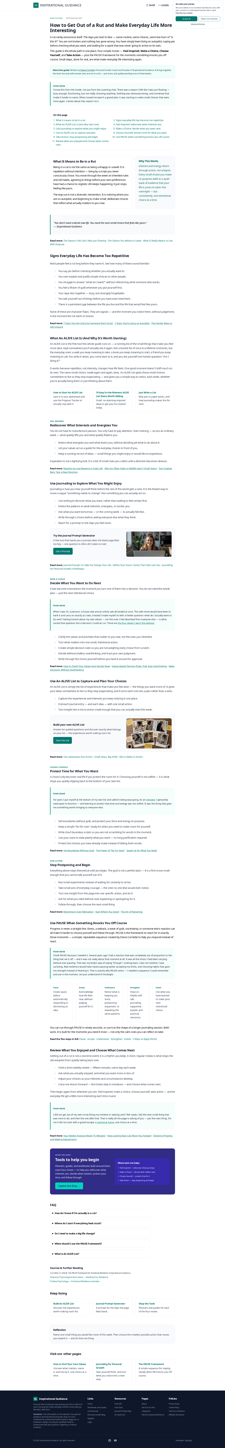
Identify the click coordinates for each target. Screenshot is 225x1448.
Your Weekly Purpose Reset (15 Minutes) (84, 1135)
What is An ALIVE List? (67, 1253)
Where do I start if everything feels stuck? (78, 1223)
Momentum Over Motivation (78, 911)
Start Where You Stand (107, 911)
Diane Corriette (56, 18)
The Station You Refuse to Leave (124, 240)
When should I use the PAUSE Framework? (78, 1243)
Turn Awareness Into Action (77, 756)
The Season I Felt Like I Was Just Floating (84, 240)
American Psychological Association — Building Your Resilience (79, 1277)
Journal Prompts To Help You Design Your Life (87, 565)
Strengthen (117, 1039)
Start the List (62, 740)
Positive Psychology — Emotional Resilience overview (74, 1281)
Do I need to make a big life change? (75, 1233)
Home (90, 1404)
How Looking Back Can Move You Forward (129, 1135)
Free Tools (119, 1407)
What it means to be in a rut (70, 120)
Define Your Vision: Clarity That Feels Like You (136, 565)
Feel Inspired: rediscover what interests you (138, 124)
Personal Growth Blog (96, 1414)
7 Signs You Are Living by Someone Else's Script (88, 323)
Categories (146, 1411)
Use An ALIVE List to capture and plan (75, 132)
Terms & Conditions (177, 1411)
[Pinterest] (109, 1440)
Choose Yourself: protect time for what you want (141, 132)
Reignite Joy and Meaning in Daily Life (83, 468)
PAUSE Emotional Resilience (153, 1414)
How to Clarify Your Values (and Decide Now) (86, 666)
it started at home (104, 1122)
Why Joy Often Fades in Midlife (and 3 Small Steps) (131, 468)
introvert (150, 799)
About (144, 1404)
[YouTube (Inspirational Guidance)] (115, 1440)
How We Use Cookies (184, 13)
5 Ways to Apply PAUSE (145, 1039)
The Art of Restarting (132, 911)
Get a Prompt (63, 551)
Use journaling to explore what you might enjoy (81, 128)
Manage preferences (198, 24)
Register (91, 1418)
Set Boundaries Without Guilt (78, 850)
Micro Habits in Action (131, 756)
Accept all (186, 18)
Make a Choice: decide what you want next (138, 128)
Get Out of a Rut (148, 1407)
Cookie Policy (174, 1407)
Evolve (127, 1039)
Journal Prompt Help (123, 1411)
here (96, 101)
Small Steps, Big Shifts (106, 756)
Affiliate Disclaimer (176, 1414)
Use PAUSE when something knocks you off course (142, 136)
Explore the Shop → (69, 1185)
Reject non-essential (209, 18)
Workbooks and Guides (97, 1407)
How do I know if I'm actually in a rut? (76, 1213)
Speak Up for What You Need (142, 850)
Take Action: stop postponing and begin (77, 136)
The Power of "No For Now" (110, 850)
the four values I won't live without (136, 623)
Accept (91, 1039)
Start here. (46, 1409)
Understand (102, 1039)
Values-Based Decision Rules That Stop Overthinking (139, 666)
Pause (82, 1039)
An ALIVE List (120, 1414)
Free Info (118, 1404)
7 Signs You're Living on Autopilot (132, 323)
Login (90, 1422)
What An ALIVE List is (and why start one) (77, 124)
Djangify (188, 1440)
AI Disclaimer (93, 1411)
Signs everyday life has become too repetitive (139, 120)
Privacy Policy (174, 1404)
